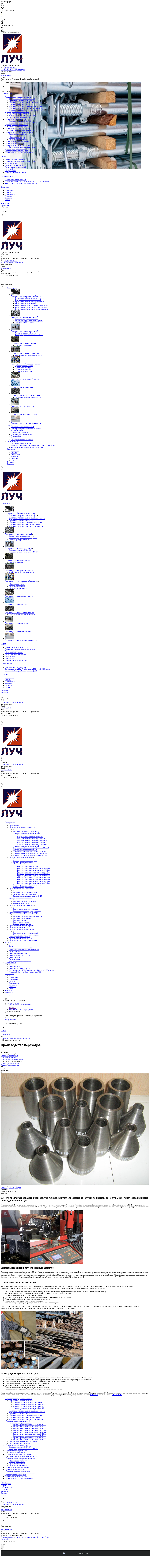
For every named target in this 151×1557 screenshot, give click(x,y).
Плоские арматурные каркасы (19, 117)
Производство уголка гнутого (15, 149)
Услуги (3, 156)
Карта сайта (5, 1539)
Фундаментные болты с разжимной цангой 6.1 (25, 106)
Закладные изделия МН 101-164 (20, 121)
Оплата (7, 200)
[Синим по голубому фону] (1, 17)
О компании (5, 187)
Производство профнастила (14, 143)
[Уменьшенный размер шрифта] (2, 3)
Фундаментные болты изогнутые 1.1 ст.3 (27, 1402)
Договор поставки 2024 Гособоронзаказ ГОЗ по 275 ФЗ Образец (27, 181)
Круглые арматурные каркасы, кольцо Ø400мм (29, 1432)
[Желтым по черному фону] (1, 15)
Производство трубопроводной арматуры (20, 132)
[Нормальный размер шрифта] (2, 6)
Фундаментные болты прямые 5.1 (21, 104)
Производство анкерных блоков (16, 125)
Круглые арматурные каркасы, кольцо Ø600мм (29, 1439)
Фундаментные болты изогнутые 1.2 (22, 101)
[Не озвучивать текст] (2, 30)
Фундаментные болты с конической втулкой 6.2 (26, 108)
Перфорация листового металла (16, 172)
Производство (6, 93)
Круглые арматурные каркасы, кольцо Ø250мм (29, 1426)
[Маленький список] (1, 1067)
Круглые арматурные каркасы (19, 114)
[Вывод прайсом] (4, 1069)
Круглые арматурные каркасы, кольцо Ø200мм (29, 1425)
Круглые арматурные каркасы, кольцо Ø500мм (29, 1436)
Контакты (5, 203)
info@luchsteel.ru (6, 75)
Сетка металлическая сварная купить (22, 147)
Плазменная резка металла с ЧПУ (16, 160)
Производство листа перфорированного (19, 152)
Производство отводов (17, 138)
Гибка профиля (10, 169)
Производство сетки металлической (18, 145)
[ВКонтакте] (5, 211)
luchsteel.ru (94, 1395)
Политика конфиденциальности (12, 1537)
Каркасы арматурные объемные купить (23, 115)
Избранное (5, 205)
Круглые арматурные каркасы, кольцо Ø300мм (29, 1428)
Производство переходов (18, 139)
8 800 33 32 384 (117, 1395)
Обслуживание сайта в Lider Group (36, 1537)
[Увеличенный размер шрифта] (2, 8)
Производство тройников (18, 134)
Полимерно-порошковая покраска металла (20, 161)
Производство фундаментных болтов (18, 97)
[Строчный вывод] (3, 1069)
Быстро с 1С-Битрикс (9, 1541)
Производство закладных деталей (17, 119)
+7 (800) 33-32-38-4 (10, 68)
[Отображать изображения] (2, 21)
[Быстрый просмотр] (1, 1072)
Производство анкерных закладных (17, 128)
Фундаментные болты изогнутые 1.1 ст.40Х (28, 1408)
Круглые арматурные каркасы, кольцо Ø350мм (29, 1430)
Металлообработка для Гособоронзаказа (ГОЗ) (21, 183)
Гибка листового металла (14, 165)
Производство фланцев (17, 136)
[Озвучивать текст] (2, 28)
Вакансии (8, 198)
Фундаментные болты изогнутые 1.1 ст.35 (28, 1406)
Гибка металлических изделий (15, 167)
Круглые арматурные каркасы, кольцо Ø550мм (29, 1438)
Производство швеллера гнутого (16, 151)
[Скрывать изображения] (2, 23)
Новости (8, 192)
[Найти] (2, 1546)
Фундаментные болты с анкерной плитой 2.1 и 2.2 (27, 102)
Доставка (4, 1493)
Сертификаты (10, 194)
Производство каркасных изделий (17, 112)
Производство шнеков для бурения (17, 141)
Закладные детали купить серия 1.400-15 (23, 123)
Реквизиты (9, 196)
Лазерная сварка (10, 171)
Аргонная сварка (11, 163)
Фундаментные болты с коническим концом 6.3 (26, 110)
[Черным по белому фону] (1, 12)
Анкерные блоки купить (17, 126)
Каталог (3, 1482)
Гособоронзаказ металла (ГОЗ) (15, 180)
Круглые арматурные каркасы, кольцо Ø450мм (29, 1434)
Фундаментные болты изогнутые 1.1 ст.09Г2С (29, 1404)
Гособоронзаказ (7, 176)
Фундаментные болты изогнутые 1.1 (22, 99)
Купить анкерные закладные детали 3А (23, 130)
